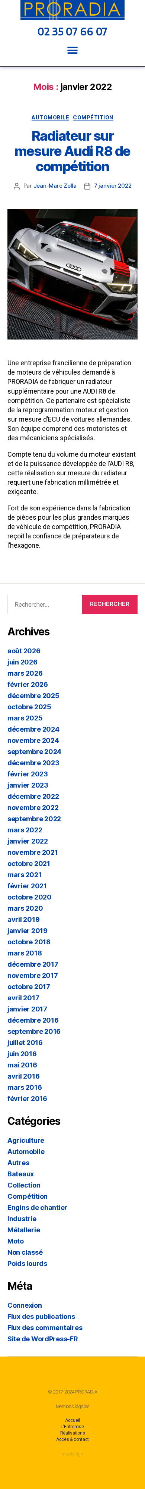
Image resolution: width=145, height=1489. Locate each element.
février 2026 (27, 684)
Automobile (50, 117)
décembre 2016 (33, 1020)
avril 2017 (23, 998)
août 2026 (24, 651)
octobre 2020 (29, 897)
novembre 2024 (33, 740)
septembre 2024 (34, 752)
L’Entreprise (72, 1426)
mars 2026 (25, 673)
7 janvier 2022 (112, 185)
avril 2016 (23, 1076)
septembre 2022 (34, 819)
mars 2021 (24, 875)
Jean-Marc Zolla (55, 185)
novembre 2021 (32, 852)
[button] (72, 50)
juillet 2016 (25, 1043)
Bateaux (20, 1174)
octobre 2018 (29, 942)
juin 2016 (22, 1054)
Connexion (24, 1305)
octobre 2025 (29, 707)
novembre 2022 (33, 807)
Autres (18, 1163)
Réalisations (72, 1433)
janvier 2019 (27, 931)
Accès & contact (72, 1439)
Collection (23, 1185)
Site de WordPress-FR (42, 1339)
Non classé (24, 1252)
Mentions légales (73, 1406)
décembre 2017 (32, 964)
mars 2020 (25, 908)
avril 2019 (23, 919)
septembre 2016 (34, 1031)
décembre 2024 (33, 729)
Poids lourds (27, 1263)
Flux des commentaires (44, 1328)
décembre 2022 (33, 796)
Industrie (21, 1219)
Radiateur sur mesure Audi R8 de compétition (72, 151)
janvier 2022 (27, 841)
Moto (15, 1241)
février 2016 (27, 1098)
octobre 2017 (28, 987)
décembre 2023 (33, 763)
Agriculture (25, 1140)
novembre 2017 (32, 975)
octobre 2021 (28, 863)
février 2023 (27, 774)
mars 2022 (24, 830)
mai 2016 (22, 1065)
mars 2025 (25, 718)
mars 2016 (24, 1087)
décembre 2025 (33, 696)
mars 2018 (24, 953)
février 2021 (27, 886)
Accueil (72, 1420)
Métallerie (23, 1230)
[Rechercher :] (41, 606)
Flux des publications (41, 1316)
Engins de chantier (37, 1207)
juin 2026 (22, 662)
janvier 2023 (27, 785)
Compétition (93, 117)
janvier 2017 (27, 1009)
